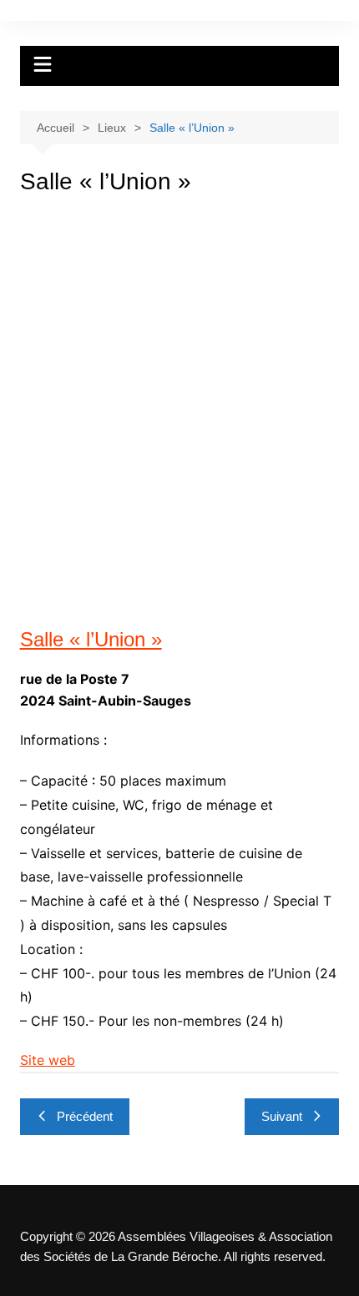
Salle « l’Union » (91, 639)
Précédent (85, 1116)
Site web (47, 1060)
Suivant (281, 1116)
